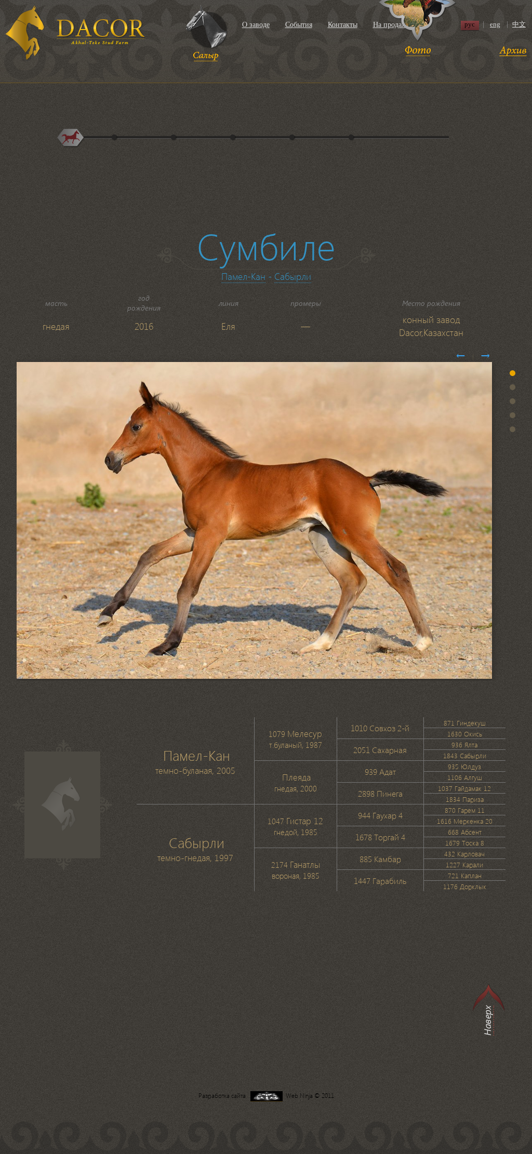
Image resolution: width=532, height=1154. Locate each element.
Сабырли (292, 276)
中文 (519, 24)
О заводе (256, 25)
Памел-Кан (243, 276)
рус (469, 24)
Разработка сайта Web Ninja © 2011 (266, 1095)
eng (495, 24)
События (298, 25)
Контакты (342, 25)
